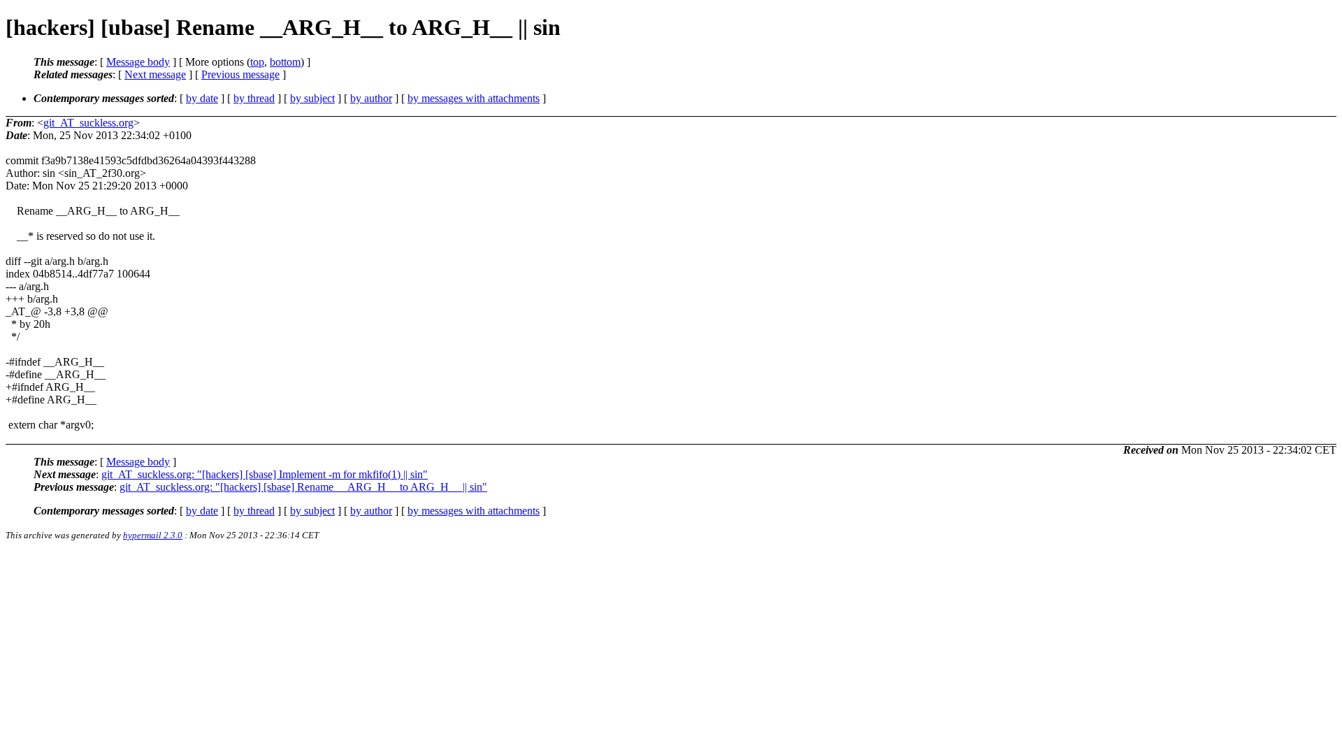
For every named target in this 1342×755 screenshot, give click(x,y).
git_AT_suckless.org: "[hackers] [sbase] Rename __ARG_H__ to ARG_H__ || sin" (303, 487)
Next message (155, 74)
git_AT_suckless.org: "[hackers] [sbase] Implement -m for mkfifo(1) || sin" (264, 474)
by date (202, 98)
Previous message (240, 74)
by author (371, 98)
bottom (285, 62)
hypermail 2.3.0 (152, 535)
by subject (312, 98)
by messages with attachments (473, 98)
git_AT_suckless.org (88, 123)
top (257, 62)
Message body (138, 62)
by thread (254, 98)
